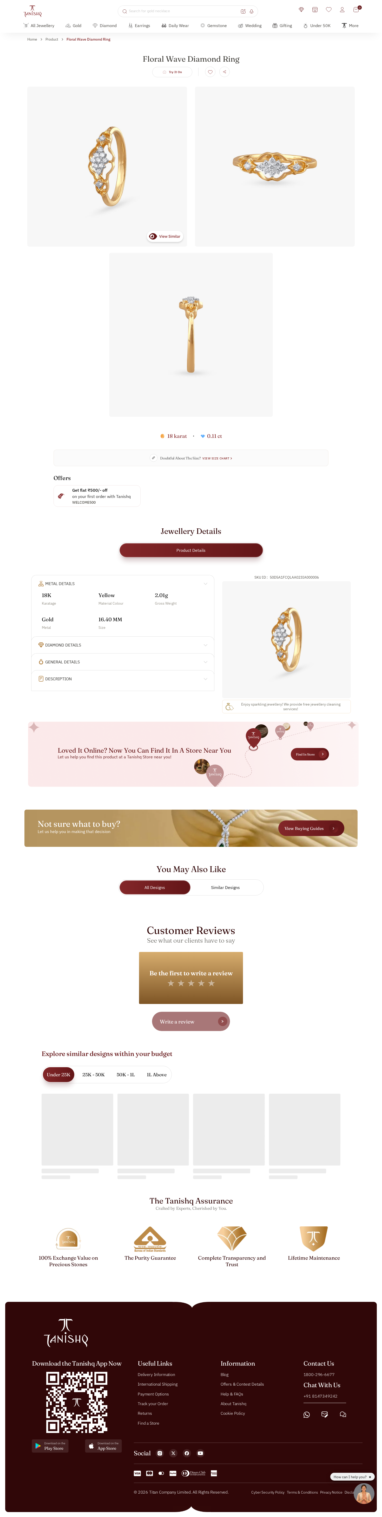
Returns (145, 1413)
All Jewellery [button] (42, 25)
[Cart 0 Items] (356, 9)
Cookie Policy (233, 1413)
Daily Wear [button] (179, 25)
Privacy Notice (331, 1492)
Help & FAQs (232, 1393)
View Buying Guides (304, 828)
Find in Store (305, 754)
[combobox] (184, 11)
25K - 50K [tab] (93, 1075)
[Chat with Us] (343, 1414)
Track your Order (153, 1403)
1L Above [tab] (157, 1075)
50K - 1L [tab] (126, 1075)
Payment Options (153, 1393)
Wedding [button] (253, 25)
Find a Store (148, 1422)
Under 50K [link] (320, 25)
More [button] (354, 25)
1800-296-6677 (319, 1374)
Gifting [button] (286, 25)
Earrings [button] (142, 25)
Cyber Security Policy (268, 1492)
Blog (224, 1374)
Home (32, 39)
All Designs (154, 887)
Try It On (175, 72)
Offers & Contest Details (242, 1384)
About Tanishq (233, 1403)
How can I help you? (350, 1477)
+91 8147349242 (321, 1395)
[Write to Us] (324, 1414)
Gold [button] (77, 25)
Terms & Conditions (303, 1492)
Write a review (177, 1021)
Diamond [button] (108, 25)
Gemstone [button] (217, 25)
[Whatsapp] (307, 1414)
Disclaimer (353, 1492)
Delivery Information (156, 1374)
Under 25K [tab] (58, 1075)
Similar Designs (225, 887)
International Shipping (157, 1384)
